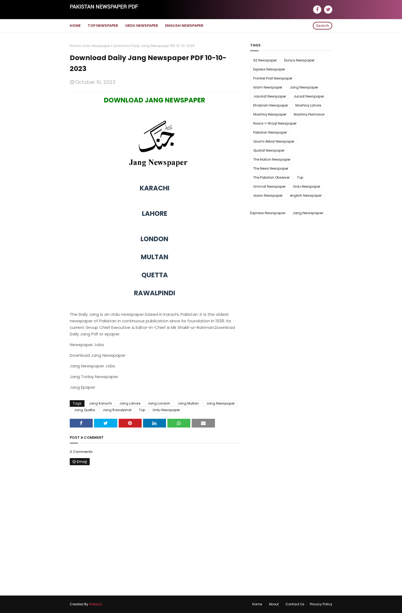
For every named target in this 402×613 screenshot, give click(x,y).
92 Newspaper (265, 60)
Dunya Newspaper (299, 60)
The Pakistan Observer (271, 177)
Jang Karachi (100, 403)
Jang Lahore (129, 403)
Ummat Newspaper (269, 186)
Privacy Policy (321, 604)
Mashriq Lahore (308, 105)
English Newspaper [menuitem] (184, 25)
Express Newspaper (269, 69)
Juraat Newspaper (308, 96)
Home (75, 45)
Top (142, 410)
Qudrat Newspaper (268, 150)
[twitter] (328, 9)
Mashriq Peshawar (309, 114)
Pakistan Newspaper (270, 132)
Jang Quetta (84, 410)
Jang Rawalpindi (117, 410)
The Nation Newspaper (271, 159)
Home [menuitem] (75, 25)
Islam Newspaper (267, 87)
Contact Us (295, 604)
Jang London (159, 403)
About (274, 604)
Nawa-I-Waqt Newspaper (274, 123)
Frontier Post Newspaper (272, 78)
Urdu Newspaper (96, 45)
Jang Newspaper (220, 403)
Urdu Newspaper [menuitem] (141, 25)
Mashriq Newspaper (269, 114)
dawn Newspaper (267, 195)
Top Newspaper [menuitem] (103, 25)
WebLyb (95, 604)
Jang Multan (188, 403)
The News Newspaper (270, 168)
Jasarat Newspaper (269, 96)
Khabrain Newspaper (270, 105)
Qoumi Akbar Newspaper (273, 141)
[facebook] (317, 9)
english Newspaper (306, 195)
